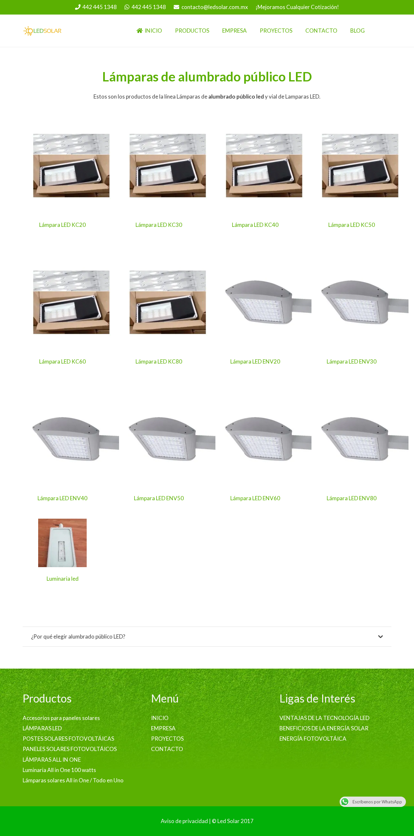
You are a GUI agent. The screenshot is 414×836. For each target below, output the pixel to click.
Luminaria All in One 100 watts (59, 770)
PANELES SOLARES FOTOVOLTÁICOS (70, 749)
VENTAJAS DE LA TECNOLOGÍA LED (324, 717)
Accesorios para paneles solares (61, 717)
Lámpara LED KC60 (62, 361)
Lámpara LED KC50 (351, 224)
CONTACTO (167, 749)
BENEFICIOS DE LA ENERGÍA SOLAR (323, 728)
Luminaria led (63, 578)
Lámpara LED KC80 (159, 361)
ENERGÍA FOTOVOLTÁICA (312, 738)
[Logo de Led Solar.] (42, 31)
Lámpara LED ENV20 (255, 361)
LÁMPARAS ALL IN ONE (52, 759)
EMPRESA (163, 728)
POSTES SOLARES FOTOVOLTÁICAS (68, 738)
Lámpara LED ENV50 (159, 498)
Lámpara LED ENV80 (351, 498)
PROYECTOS (167, 738)
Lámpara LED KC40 (255, 224)
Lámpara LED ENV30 (351, 361)
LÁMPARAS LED (42, 728)
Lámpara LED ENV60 (255, 498)
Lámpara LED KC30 (159, 224)
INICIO (160, 717)
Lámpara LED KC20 (62, 224)
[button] (213, 31)
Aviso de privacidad (184, 821)
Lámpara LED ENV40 (62, 498)
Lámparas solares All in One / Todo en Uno (73, 780)
